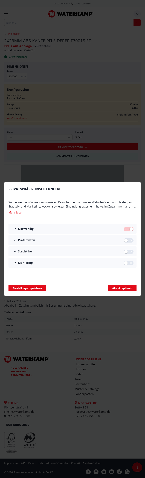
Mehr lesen (15, 212)
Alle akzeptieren (122, 288)
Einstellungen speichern (27, 288)
